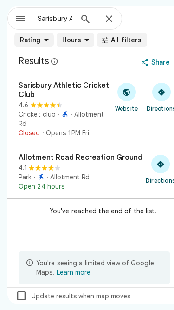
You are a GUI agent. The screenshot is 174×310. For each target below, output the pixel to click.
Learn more (73, 272)
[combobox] (55, 18)
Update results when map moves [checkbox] (73, 296)
